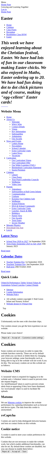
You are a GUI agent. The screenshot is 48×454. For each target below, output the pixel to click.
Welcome (16, 122)
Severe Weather (18, 223)
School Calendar (19, 148)
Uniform (15, 196)
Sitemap (9, 290)
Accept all (16, 338)
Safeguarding (17, 134)
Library (15, 175)
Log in (4, 9)
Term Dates (16, 220)
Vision (14, 129)
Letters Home (17, 143)
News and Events (13, 141)
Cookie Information (14, 292)
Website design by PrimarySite (19, 304)
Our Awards (17, 139)
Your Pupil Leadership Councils (25, 179)
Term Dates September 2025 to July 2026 (23, 244)
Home (9, 25)
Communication (18, 194)
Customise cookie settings (32, 338)
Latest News (17, 153)
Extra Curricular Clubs (21, 151)
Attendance (16, 189)
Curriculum (11, 158)
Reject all (5, 338)
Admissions (17, 136)
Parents (9, 187)
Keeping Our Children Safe (23, 199)
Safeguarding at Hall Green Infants (26, 191)
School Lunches (18, 285)
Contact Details (18, 127)
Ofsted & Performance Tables (13, 283)
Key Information (19, 131)
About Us (10, 119)
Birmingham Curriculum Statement (26, 167)
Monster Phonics (13, 225)
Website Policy (12, 294)
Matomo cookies (15, 402)
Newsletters (17, 146)
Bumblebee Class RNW (16, 34)
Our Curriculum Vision (21, 160)
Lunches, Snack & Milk (22, 211)
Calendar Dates (11, 256)
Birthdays (16, 213)
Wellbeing (16, 182)
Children (10, 27)
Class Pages (11, 30)
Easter (9, 37)
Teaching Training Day (16, 264)
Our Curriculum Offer (21, 163)
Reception (10, 32)
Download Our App (14, 228)
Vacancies (16, 155)
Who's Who (17, 124)
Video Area (16, 184)
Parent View (17, 216)
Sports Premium (18, 170)
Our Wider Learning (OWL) (24, 165)
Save (24, 452)
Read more (5, 251)
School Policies (18, 203)
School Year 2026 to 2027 (17, 241)
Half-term (10, 267)
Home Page (6, 4)
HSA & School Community (23, 206)
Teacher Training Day (15, 262)
